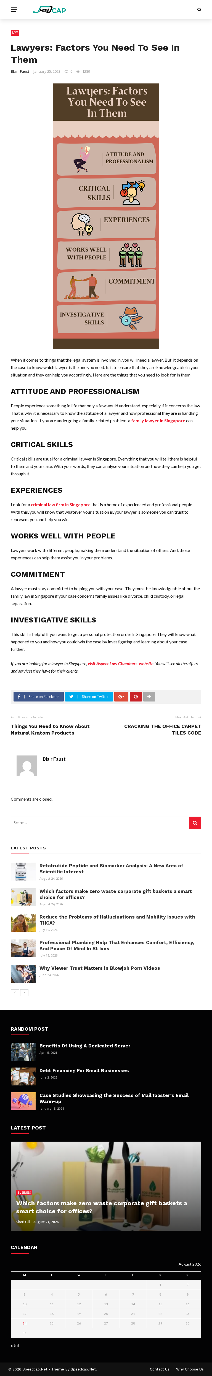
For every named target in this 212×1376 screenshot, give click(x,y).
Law (15, 32)
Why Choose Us (190, 1369)
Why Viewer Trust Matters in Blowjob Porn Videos (99, 968)
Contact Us (159, 1369)
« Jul (15, 1345)
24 (24, 1323)
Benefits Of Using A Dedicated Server (84, 1046)
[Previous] (15, 992)
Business (24, 1192)
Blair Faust (20, 71)
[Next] (24, 992)
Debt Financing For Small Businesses (84, 1070)
